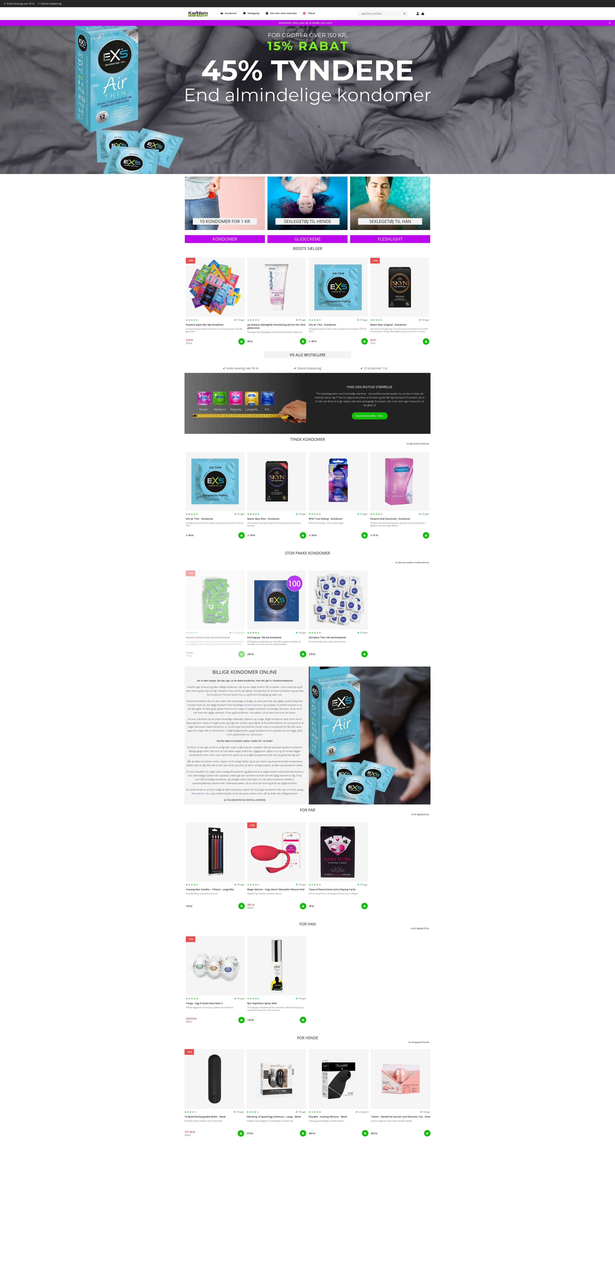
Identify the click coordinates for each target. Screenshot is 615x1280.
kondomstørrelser (253, 704)
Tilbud (311, 13)
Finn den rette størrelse (283, 13)
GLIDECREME (307, 239)
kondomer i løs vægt (204, 793)
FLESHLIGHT (390, 239)
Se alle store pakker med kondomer (412, 562)
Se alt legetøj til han (420, 928)
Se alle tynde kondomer (418, 443)
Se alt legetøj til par (420, 814)
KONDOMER (225, 239)
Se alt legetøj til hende (418, 1042)
